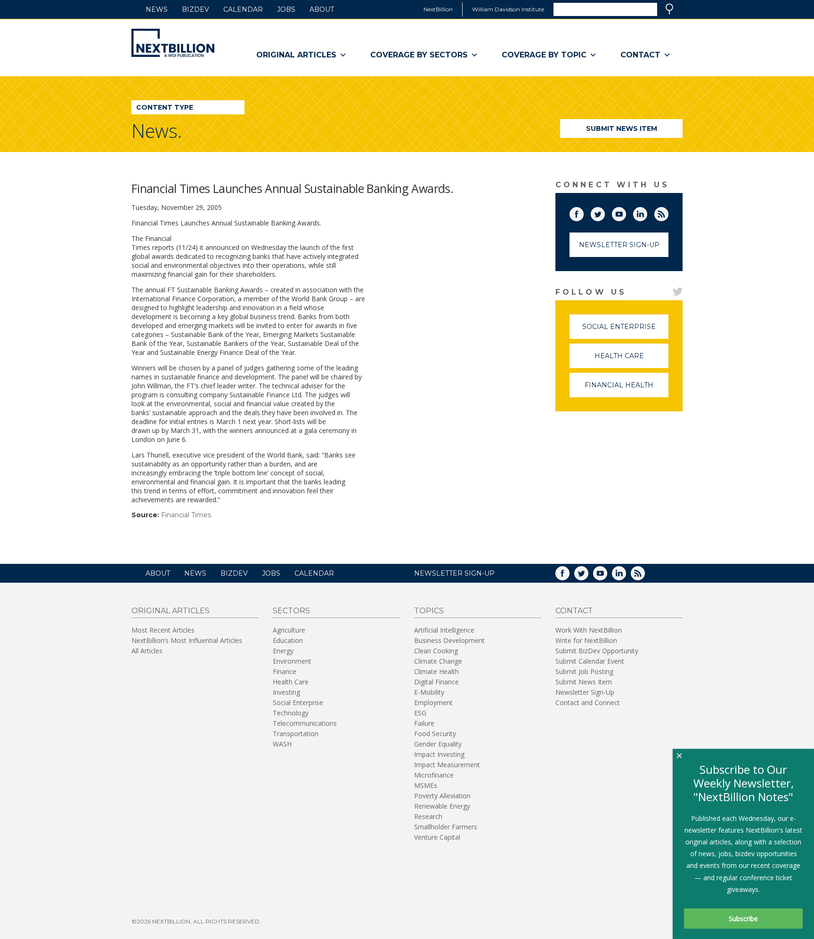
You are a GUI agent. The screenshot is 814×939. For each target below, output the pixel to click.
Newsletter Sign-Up (619, 245)
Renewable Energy (442, 806)
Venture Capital (437, 837)
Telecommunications (305, 723)
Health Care (631, 360)
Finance (284, 671)
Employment (433, 702)
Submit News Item (621, 128)
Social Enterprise (625, 330)
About (321, 9)
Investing (286, 692)
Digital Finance (436, 681)
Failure (424, 723)
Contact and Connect (587, 702)
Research (428, 816)
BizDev (195, 9)
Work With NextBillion (588, 630)
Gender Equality (438, 743)
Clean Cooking (436, 650)
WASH (282, 743)
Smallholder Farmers (445, 826)
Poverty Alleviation (442, 795)
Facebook (583, 212)
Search (669, 9)
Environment (292, 661)
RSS (667, 212)
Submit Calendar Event (589, 661)
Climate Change (438, 661)
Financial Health (626, 389)
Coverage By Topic (544, 54)
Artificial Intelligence (444, 630)
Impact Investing (439, 754)
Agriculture (289, 630)
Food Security (435, 733)
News (157, 9)
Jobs (286, 9)
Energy (283, 650)
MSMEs (425, 785)
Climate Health (436, 671)
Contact (640, 54)
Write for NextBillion (586, 640)
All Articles (147, 650)
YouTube (625, 212)
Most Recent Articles (163, 630)
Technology (291, 712)
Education (288, 640)
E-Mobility (429, 692)
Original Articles (296, 54)
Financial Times (186, 515)
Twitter (604, 212)
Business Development (449, 640)
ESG (420, 712)
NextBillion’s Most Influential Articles (186, 640)
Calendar (243, 9)
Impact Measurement (447, 764)
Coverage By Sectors (419, 54)
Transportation (295, 733)
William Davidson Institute (508, 9)
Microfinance (434, 774)
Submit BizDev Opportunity (596, 650)
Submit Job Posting (584, 671)
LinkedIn (646, 212)
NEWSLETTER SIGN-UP (454, 573)
